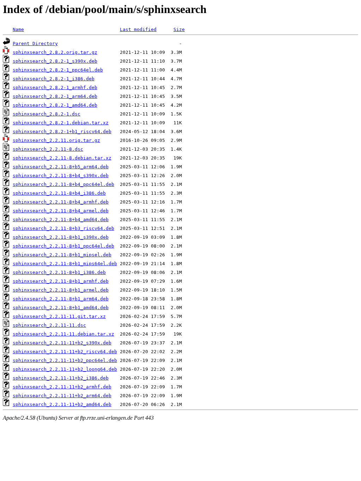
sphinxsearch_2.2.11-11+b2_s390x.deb (62, 342)
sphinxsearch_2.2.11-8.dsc (48, 149)
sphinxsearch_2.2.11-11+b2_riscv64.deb (65, 351)
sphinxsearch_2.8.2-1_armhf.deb (55, 87)
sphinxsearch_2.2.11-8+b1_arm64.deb (61, 298)
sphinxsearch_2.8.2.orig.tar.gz (55, 52)
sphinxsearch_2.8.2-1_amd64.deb (55, 105)
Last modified (138, 29)
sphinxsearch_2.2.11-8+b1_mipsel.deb (62, 254)
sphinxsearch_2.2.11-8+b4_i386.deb (59, 193)
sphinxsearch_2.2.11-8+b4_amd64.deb (61, 219)
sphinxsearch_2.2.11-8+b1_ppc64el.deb (63, 246)
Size (179, 29)
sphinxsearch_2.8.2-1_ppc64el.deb (58, 70)
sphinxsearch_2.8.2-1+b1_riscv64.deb (62, 131)
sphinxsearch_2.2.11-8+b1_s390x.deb (61, 237)
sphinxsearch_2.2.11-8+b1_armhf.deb (61, 281)
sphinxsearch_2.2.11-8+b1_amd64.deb (61, 307)
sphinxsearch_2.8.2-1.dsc (46, 114)
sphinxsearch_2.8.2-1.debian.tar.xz (61, 122)
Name (18, 29)
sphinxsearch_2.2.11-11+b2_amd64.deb (62, 404)
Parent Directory (35, 43)
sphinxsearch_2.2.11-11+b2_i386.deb (61, 378)
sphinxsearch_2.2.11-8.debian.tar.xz (62, 158)
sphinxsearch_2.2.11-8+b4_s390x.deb (61, 175)
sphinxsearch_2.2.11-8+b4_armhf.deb (61, 202)
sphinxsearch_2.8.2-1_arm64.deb (55, 96)
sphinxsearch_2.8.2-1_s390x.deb (55, 61)
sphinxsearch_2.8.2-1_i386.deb (53, 78)
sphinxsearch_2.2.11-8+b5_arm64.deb (61, 166)
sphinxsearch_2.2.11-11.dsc (49, 325)
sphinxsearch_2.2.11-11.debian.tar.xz (63, 334)
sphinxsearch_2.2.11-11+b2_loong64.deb (65, 369)
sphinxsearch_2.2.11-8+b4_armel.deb (61, 210)
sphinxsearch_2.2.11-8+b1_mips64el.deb (65, 263)
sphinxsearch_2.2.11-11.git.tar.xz (59, 316)
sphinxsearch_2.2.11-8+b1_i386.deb (59, 272)
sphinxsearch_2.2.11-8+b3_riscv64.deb (63, 228)
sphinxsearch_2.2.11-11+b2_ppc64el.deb (65, 360)
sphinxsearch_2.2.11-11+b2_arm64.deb (62, 395)
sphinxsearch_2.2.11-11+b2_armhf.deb (62, 386)
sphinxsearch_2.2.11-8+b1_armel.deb (61, 290)
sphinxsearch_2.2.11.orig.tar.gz (56, 140)
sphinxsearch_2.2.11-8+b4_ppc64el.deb (63, 184)
